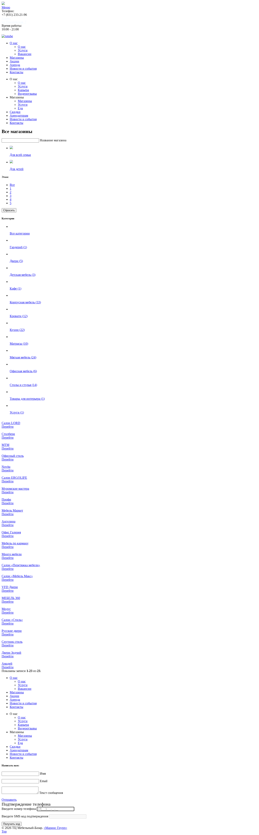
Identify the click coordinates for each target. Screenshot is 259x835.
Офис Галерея (11, 532)
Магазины (17, 57)
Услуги (23, 50)
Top (4, 831)
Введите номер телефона (19, 808)
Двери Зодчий (11, 652)
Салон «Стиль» (12, 620)
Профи (6, 499)
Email (43, 781)
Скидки (15, 112)
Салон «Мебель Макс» (17, 576)
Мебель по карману (15, 543)
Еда (20, 108)
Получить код (11, 823)
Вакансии (24, 54)
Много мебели (12, 554)
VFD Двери (10, 587)
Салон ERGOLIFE (14, 477)
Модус (6, 609)
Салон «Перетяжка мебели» (21, 565)
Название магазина (53, 140)
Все (12, 185)
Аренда (15, 65)
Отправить (9, 799)
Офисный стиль (13, 455)
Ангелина (8, 521)
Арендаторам (19, 115)
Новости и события (23, 68)
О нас (14, 43)
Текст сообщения (51, 792)
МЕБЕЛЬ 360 (11, 598)
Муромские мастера (15, 488)
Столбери (8, 434)
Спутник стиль (12, 641)
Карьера (23, 90)
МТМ (5, 445)
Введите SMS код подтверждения (25, 816)
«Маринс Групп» (55, 828)
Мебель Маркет (12, 510)
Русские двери (12, 630)
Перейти (8, 426)
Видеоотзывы (27, 93)
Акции (14, 61)
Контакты (16, 72)
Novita (6, 466)
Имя (43, 773)
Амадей (7, 663)
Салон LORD (11, 423)
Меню (6, 7)
